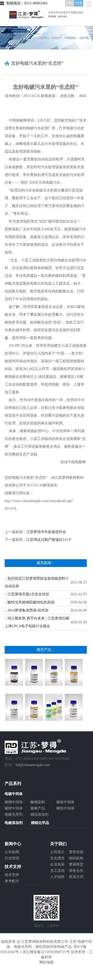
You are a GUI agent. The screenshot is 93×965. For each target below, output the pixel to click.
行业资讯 (12, 858)
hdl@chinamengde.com (33, 765)
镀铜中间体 (14, 802)
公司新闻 (12, 852)
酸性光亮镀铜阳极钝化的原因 (31, 602)
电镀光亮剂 (14, 814)
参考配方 (12, 881)
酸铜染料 (37, 802)
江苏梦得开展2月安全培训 (28, 594)
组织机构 (76, 858)
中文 (78, 3)
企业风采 (57, 864)
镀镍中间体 (65, 802)
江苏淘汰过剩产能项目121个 (49, 540)
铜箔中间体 (65, 808)
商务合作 (76, 871)
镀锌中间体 (14, 808)
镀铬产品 (37, 808)
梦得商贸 (76, 864)
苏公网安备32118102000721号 (46, 952)
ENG (69, 3)
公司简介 (57, 852)
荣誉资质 (76, 852)
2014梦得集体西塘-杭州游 (28, 610)
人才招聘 (57, 877)
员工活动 (57, 871)
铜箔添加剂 (39, 814)
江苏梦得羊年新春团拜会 (46, 532)
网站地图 (46, 962)
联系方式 (76, 877)
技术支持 (12, 875)
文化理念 (57, 858)
